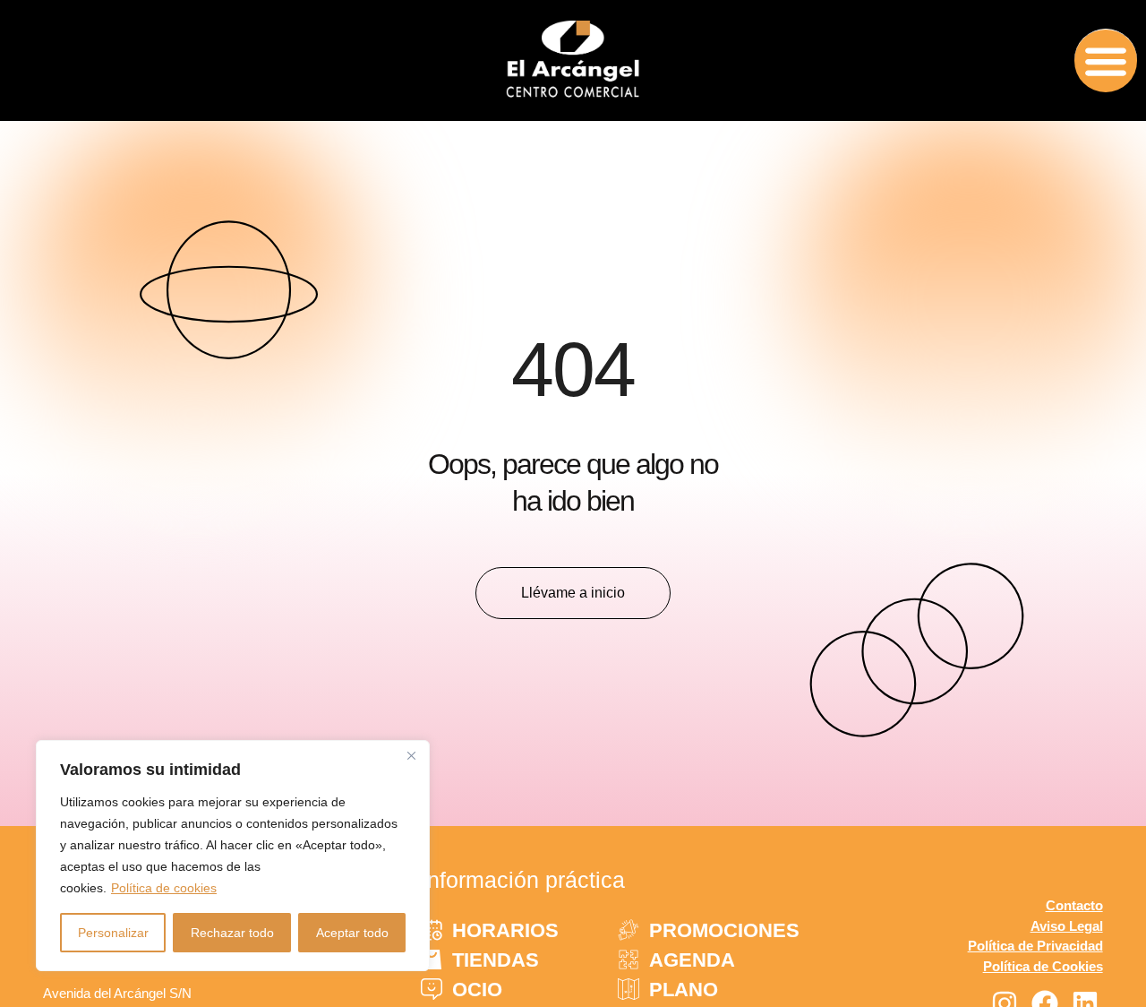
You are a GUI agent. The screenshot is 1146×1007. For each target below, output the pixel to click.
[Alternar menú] (1105, 60)
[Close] (411, 755)
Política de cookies (164, 888)
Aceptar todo (352, 932)
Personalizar (113, 932)
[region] (233, 855)
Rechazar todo (232, 932)
